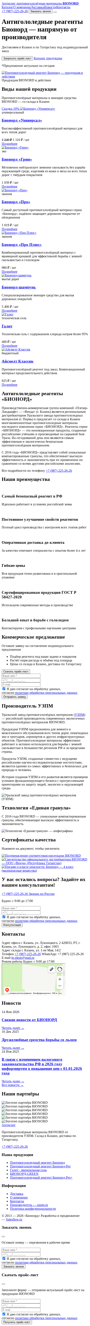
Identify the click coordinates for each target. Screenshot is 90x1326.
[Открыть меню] (55, 12)
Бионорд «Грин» (17, 159)
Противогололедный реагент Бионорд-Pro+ (41, 1177)
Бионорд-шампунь (19, 287)
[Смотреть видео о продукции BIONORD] (45, 76)
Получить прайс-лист (16, 1322)
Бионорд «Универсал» (22, 120)
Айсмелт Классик (17, 361)
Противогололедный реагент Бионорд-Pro (40, 1166)
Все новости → (13, 1085)
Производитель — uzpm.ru (29, 1205)
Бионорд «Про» (16, 202)
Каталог (7, 7)
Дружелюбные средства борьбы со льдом (39, 1040)
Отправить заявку (14, 696)
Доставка (37, 7)
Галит (7, 326)
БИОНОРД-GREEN (24, 1174)
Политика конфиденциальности (33, 1208)
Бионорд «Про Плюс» (22, 244)
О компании (22, 7)
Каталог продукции (48, 58)
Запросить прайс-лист (17, 58)
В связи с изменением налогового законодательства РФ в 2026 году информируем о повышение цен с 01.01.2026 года (42, 1066)
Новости (50, 7)
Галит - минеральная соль (28, 1170)
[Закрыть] (3, 1236)
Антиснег (9, 1125)
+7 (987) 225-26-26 (15, 11)
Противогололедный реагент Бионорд (37, 1162)
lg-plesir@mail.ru (22, 957)
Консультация (12, 924)
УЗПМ (79, 714)
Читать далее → (13, 1028)
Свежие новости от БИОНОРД (29, 1020)
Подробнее (9, 143)
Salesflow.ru (14, 1219)
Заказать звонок (40, 11)
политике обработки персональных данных (46, 692)
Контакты (63, 7)
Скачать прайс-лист (15, 671)
